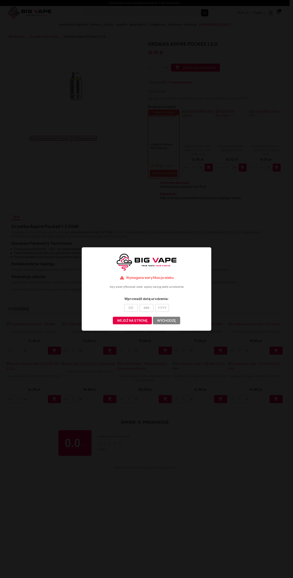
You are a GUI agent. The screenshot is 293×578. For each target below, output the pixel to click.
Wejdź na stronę (132, 320)
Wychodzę (166, 320)
